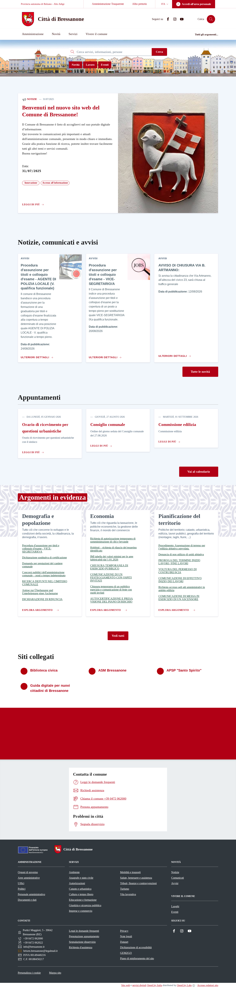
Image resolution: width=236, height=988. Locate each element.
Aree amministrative (29, 877)
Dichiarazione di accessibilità (136, 947)
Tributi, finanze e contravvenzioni (138, 883)
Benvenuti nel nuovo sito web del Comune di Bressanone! (61, 111)
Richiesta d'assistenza (80, 947)
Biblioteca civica (44, 670)
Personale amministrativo (31, 894)
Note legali (126, 936)
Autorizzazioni (77, 883)
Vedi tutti (118, 635)
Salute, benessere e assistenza (136, 877)
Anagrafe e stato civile (81, 877)
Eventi (104, 64)
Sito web (125, 985)
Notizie (31, 99)
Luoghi (175, 906)
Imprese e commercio (80, 910)
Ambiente (74, 872)
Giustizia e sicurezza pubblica (85, 905)
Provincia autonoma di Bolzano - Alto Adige (42, 4)
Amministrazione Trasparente (108, 3)
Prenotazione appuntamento (84, 936)
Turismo (124, 888)
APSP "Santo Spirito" (184, 670)
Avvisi (174, 883)
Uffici (21, 883)
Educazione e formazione (83, 899)
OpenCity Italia (154, 985)
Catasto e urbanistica (80, 888)
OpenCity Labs (184, 985)
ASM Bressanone (112, 670)
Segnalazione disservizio (82, 941)
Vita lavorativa (128, 894)
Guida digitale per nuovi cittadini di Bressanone (50, 688)
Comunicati (177, 877)
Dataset (124, 941)
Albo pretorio (139, 3)
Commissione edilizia (177, 424)
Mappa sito (55, 972)
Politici (21, 888)
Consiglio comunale (107, 424)
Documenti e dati (27, 899)
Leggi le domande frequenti (84, 930)
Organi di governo (28, 872)
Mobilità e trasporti (130, 872)
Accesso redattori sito (207, 985)
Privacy (124, 930)
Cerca (159, 51)
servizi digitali (139, 985)
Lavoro (90, 64)
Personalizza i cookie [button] (29, 972)
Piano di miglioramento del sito (137, 958)
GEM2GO (126, 952)
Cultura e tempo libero (81, 894)
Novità (75, 64)
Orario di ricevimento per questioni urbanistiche (45, 427)
